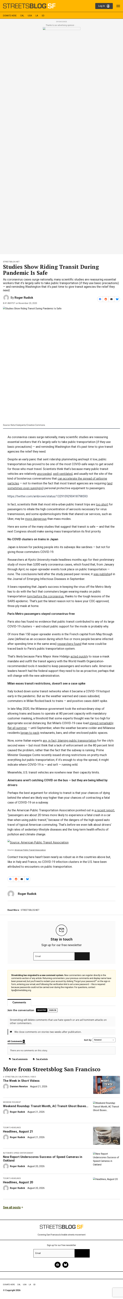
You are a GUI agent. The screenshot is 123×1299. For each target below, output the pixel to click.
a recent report (104, 810)
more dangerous (36, 519)
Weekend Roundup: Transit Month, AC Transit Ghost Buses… (45, 1106)
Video (33, 1077)
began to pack (30, 733)
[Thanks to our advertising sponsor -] (61, 139)
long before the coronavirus (45, 596)
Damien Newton (19, 1086)
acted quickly (79, 656)
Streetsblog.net (11, 262)
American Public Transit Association (30, 850)
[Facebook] (58, 1265)
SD (43, 15)
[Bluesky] (65, 1265)
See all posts (12, 1207)
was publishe (101, 574)
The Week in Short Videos (21, 1080)
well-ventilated (62, 474)
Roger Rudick (24, 297)
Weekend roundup (12, 1102)
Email (38, 956)
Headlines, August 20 (18, 1182)
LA (37, 15)
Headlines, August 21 (18, 1131)
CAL (22, 15)
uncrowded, (44, 474)
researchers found (69, 644)
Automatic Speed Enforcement (18, 1153)
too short (102, 504)
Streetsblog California (17, 1077)
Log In (101, 6)
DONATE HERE (10, 15)
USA (30, 15)
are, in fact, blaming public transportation (69, 740)
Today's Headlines (12, 1127)
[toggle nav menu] (118, 6)
